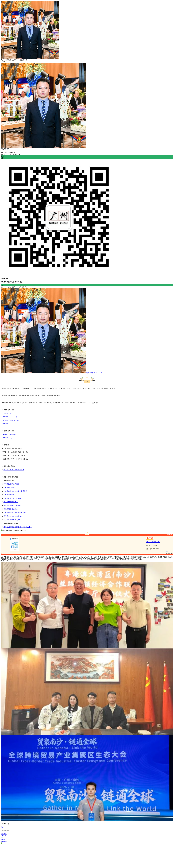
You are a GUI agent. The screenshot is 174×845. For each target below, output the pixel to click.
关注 (2, 285)
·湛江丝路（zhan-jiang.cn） (11, 420)
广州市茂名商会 (9, 494)
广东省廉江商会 (9, 487)
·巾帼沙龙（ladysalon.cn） (10, 438)
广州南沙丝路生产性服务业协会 (15, 512)
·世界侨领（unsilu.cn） (9, 423)
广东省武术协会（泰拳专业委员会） (16, 491)
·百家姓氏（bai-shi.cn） (9, 434)
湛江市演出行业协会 (11, 509)
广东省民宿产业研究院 (11, 484)
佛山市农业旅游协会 (11, 502)
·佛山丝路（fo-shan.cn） (10, 417)
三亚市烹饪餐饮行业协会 (12, 505)
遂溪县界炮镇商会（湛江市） (14, 520)
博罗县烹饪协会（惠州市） (13, 516)
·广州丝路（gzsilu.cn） (9, 413)
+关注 (2, 374)
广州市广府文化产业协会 (12, 498)
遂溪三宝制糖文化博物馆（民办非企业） (18, 527)
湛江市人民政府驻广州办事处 (14, 470)
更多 (2, 827)
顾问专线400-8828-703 (153, 542)
